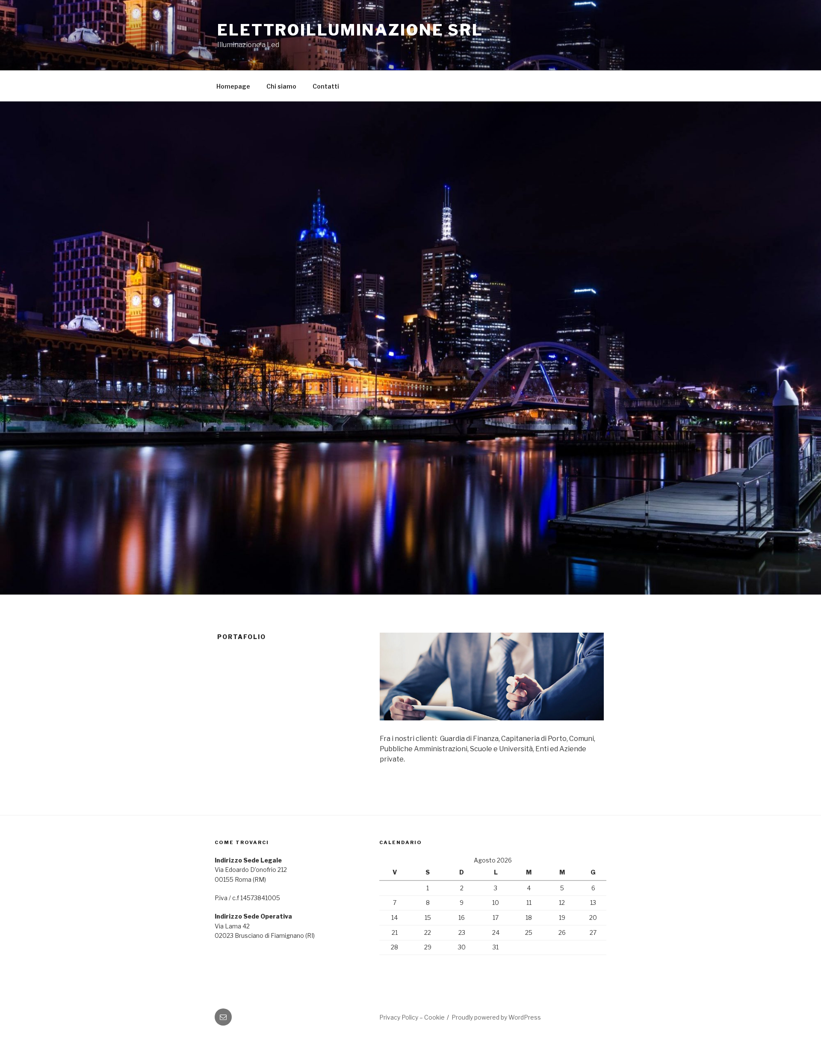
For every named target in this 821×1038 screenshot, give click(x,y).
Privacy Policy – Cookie (412, 1017)
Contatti (326, 86)
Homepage (233, 86)
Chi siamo (281, 86)
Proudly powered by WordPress (496, 1017)
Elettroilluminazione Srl (350, 30)
